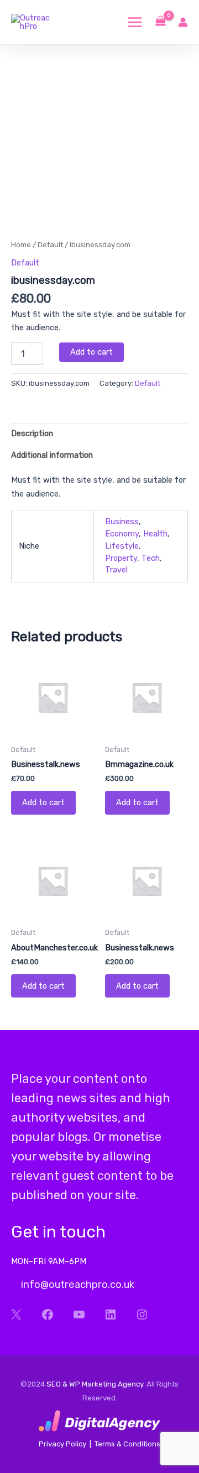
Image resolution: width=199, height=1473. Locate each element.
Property (121, 558)
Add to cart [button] (43, 802)
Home (21, 244)
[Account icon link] (183, 22)
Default (50, 244)
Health (155, 534)
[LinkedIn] (110, 1314)
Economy (122, 534)
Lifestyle (122, 546)
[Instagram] (141, 1314)
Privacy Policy (62, 1444)
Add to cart (91, 352)
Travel (116, 570)
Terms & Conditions (127, 1444)
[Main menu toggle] (135, 21)
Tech (151, 558)
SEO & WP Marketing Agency (94, 1384)
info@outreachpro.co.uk (76, 1284)
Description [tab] (32, 433)
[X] (15, 1314)
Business (122, 521)
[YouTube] (78, 1314)
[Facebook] (47, 1314)
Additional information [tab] (52, 455)
